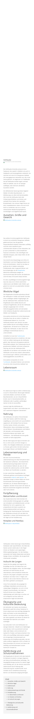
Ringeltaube (21, 270)
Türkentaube (21, 336)
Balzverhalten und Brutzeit (16, 694)
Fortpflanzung (12, 692)
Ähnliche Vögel (12, 683)
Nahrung (10, 688)
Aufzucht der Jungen (15, 699)
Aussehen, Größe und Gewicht (16, 681)
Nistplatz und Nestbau (15, 697)
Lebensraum (11, 686)
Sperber (21, 477)
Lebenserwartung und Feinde (16, 690)
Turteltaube (6, 362)
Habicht (14, 477)
